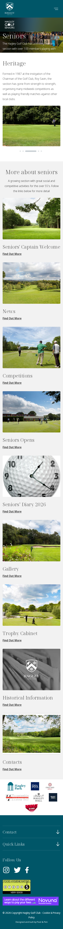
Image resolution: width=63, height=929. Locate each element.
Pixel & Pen (42, 922)
